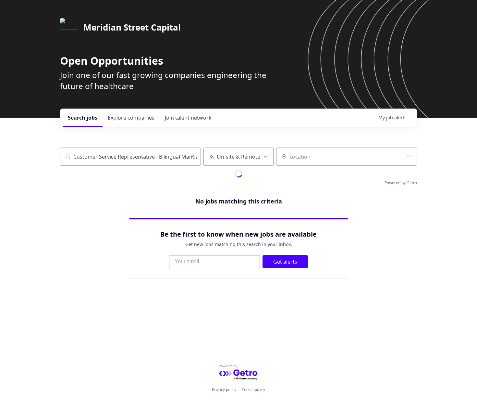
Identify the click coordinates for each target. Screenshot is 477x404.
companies (131, 117)
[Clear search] (192, 157)
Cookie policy (253, 389)
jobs (82, 117)
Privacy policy (224, 389)
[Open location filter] (408, 157)
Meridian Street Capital (132, 27)
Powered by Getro (401, 183)
